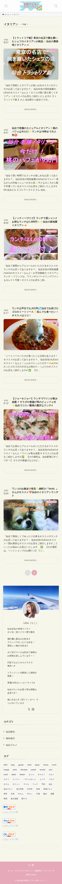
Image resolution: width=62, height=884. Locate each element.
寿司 (5, 793)
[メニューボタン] (6, 6)
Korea (45, 764)
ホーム (10, 870)
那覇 (52, 793)
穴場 (38, 793)
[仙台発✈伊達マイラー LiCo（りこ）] (31, 6)
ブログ (51, 779)
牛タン (30, 793)
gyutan (21, 764)
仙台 (50, 784)
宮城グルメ (47, 788)
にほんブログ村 (10, 812)
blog (13, 764)
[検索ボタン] (56, 6)
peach (33, 769)
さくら (31, 774)
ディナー (16, 779)
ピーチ (42, 779)
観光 (45, 793)
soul (50, 769)
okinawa (23, 769)
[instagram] (32, 709)
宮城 (38, 788)
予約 (43, 784)
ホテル (6, 784)
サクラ (6, 779)
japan (37, 764)
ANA (5, 764)
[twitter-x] (29, 709)
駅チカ (24, 798)
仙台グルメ (11, 744)
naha (15, 769)
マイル (26, 784)
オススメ (41, 774)
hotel (29, 764)
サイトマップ (49, 870)
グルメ (51, 774)
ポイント (16, 784)
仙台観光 (10, 731)
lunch (54, 764)
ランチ (35, 784)
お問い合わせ (31, 874)
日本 (12, 793)
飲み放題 (14, 798)
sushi (6, 774)
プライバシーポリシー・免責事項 (28, 870)
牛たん (20, 793)
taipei (14, 774)
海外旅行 (10, 738)
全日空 (30, 788)
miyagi (6, 769)
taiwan (22, 774)
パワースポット (29, 779)
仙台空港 (19, 788)
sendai (42, 769)
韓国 (5, 798)
